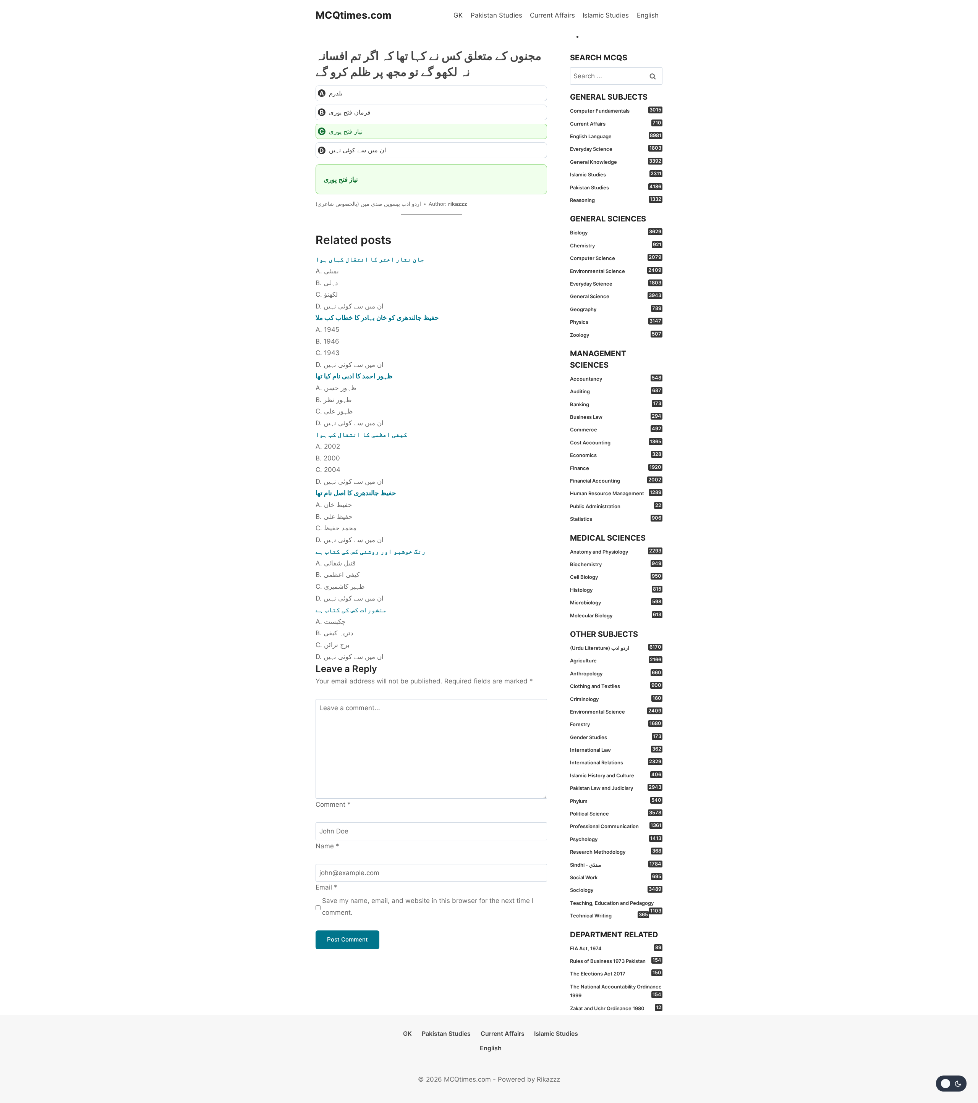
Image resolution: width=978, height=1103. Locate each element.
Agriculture (615, 660)
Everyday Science (615, 148)
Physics (615, 321)
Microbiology (615, 602)
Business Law (615, 416)
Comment (333, 804)
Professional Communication (615, 825)
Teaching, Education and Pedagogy (615, 904)
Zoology (615, 334)
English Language (615, 135)
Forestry (615, 723)
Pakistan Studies (496, 15)
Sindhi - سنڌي (615, 864)
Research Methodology (615, 851)
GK (458, 15)
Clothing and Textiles (615, 685)
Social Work (615, 877)
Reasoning (615, 199)
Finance (615, 467)
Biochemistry (615, 563)
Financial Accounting (615, 480)
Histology (615, 589)
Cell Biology (615, 576)
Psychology (615, 838)
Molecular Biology (615, 615)
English (648, 15)
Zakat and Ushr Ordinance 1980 (615, 1007)
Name (327, 846)
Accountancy (615, 378)
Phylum (615, 800)
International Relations (615, 762)
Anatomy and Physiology (615, 551)
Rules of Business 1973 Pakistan (615, 960)
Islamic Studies (606, 15)
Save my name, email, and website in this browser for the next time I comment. (427, 906)
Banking (615, 404)
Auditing (615, 391)
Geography (615, 308)
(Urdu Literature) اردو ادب (615, 647)
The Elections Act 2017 (615, 973)
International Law (615, 749)
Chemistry (615, 245)
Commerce (615, 429)
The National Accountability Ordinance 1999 (616, 990)
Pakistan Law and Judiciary (615, 787)
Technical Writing (609, 915)
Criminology (615, 698)
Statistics (615, 518)
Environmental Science (615, 270)
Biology (615, 232)
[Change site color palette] (951, 1084)
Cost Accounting (615, 442)
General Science (615, 295)
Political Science (615, 813)
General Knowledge (615, 161)
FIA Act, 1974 (615, 948)
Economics (615, 454)
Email (326, 887)
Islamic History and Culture (615, 775)
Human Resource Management (615, 492)
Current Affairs (552, 15)
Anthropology (615, 673)
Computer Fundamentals (615, 110)
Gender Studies (615, 736)
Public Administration (615, 505)
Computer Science (615, 257)
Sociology (615, 889)
